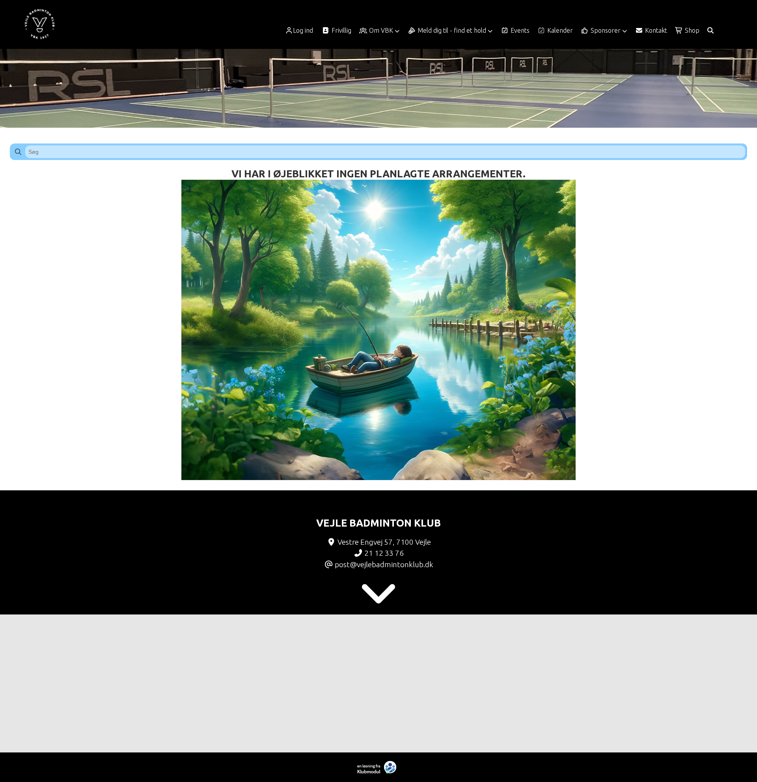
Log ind (303, 30)
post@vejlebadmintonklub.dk (384, 564)
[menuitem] (302, 30)
